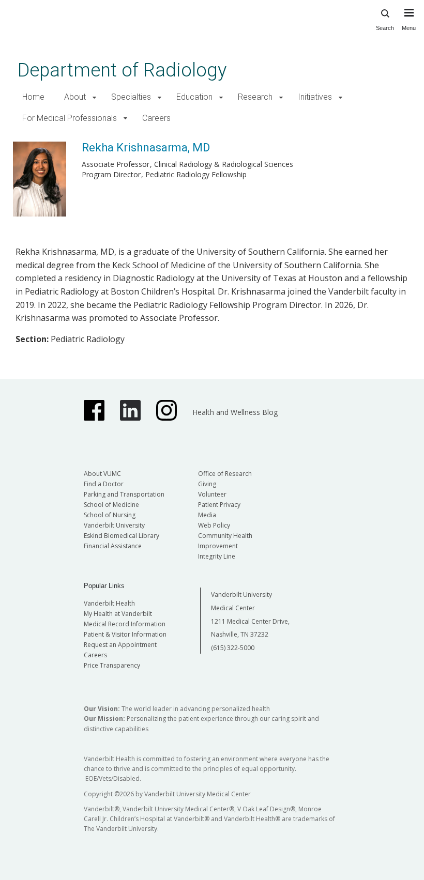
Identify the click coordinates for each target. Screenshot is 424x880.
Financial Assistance (113, 546)
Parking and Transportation (124, 494)
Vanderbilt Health (109, 603)
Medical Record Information (124, 624)
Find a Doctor (104, 484)
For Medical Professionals (69, 118)
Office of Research (225, 473)
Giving (207, 484)
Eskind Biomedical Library (121, 535)
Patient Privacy (219, 504)
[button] (94, 97)
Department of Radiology (122, 70)
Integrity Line (216, 556)
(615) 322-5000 (232, 647)
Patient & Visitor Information (125, 634)
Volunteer (212, 494)
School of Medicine (111, 504)
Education (194, 97)
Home (33, 97)
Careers (156, 118)
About (75, 97)
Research (255, 97)
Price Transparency (112, 665)
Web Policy (214, 525)
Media (207, 515)
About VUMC (102, 473)
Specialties (131, 97)
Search (385, 28)
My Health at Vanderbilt (118, 613)
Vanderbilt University (114, 525)
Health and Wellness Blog (235, 412)
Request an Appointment (120, 644)
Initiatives (315, 97)
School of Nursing (109, 515)
